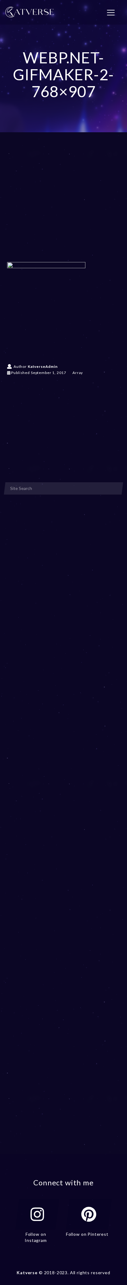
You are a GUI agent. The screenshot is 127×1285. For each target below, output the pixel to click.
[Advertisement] (63, 206)
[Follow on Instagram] (37, 1214)
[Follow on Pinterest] (89, 1214)
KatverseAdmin (43, 366)
